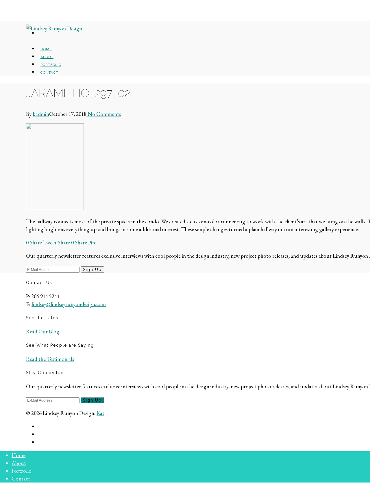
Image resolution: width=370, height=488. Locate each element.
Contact (49, 72)
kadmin (41, 114)
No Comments (103, 114)
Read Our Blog (42, 331)
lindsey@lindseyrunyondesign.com (69, 304)
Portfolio (22, 470)
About (19, 463)
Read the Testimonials (50, 359)
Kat (100, 413)
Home (18, 455)
